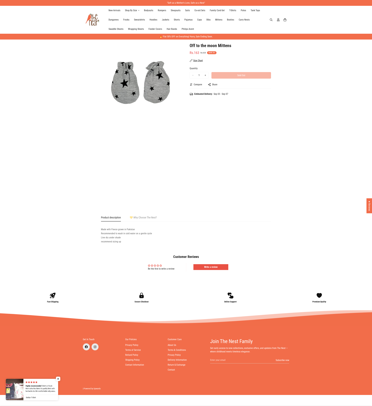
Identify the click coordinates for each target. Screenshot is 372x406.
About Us (172, 345)
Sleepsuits (175, 10)
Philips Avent (188, 29)
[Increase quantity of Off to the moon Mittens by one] (205, 75)
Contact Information (134, 364)
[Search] (271, 20)
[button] (285, 19)
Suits (187, 10)
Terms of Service (133, 350)
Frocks (126, 19)
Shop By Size (131, 10)
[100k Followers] (95, 346)
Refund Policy (131, 355)
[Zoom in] (180, 48)
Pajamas (188, 19)
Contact (171, 369)
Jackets (165, 19)
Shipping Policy (132, 359)
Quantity (194, 68)
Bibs (208, 19)
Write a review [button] (211, 267)
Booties (230, 19)
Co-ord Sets (199, 10)
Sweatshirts (139, 19)
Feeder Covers (155, 29)
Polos (243, 10)
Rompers (162, 10)
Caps (199, 19)
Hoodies (153, 19)
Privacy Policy (131, 345)
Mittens (218, 19)
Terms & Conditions (177, 350)
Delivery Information (177, 359)
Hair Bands (172, 29)
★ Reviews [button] (369, 206)
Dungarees (114, 19)
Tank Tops (255, 10)
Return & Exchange (176, 364)
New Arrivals (114, 10)
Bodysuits (148, 10)
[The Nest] (93, 19)
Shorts (177, 19)
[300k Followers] (86, 346)
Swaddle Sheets (116, 29)
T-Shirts (232, 10)
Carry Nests (244, 19)
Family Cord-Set (217, 10)
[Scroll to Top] (366, 390)
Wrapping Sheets (136, 29)
